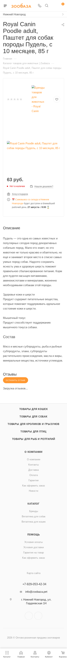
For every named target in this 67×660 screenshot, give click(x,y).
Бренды (33, 511)
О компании (33, 452)
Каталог (33, 503)
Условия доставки (33, 547)
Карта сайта (33, 573)
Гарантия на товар (33, 552)
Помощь (33, 534)
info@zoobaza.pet (36, 591)
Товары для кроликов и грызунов (33, 424)
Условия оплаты (33, 542)
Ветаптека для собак (33, 516)
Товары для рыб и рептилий (33, 439)
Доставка (33, 469)
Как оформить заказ (33, 485)
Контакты (33, 464)
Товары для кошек (33, 409)
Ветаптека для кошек (34, 521)
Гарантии (33, 480)
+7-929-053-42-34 (34, 584)
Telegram (29, 616)
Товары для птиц (33, 431)
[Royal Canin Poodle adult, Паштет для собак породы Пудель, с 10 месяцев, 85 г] (33, 145)
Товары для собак (33, 416)
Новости (33, 490)
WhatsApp (38, 616)
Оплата (33, 475)
